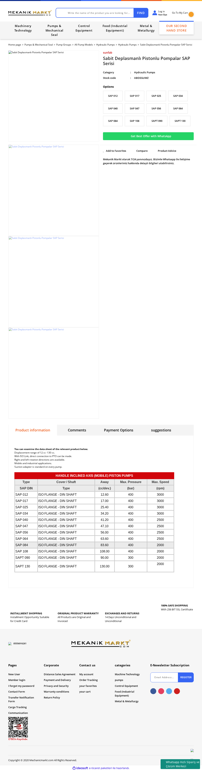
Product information (32, 430)
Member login (16, 680)
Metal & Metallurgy (126, 701)
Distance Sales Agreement (59, 674)
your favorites (88, 686)
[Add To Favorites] (114, 151)
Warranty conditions (56, 691)
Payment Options (118, 430)
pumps (119, 680)
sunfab (107, 52)
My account (86, 674)
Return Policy (52, 697)
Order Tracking (88, 680)
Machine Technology (127, 674)
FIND (141, 13)
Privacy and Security (56, 686)
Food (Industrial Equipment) (124, 693)
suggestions (161, 430)
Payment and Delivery (57, 680)
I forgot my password (21, 686)
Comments (77, 430)
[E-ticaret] (100, 768)
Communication (18, 713)
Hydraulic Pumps (144, 72)
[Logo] (30, 13)
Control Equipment (126, 686)
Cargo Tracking (17, 707)
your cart (85, 691)
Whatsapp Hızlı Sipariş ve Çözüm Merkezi (182, 764)
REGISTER (186, 677)
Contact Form (16, 691)
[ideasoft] (80, 768)
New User (14, 674)
